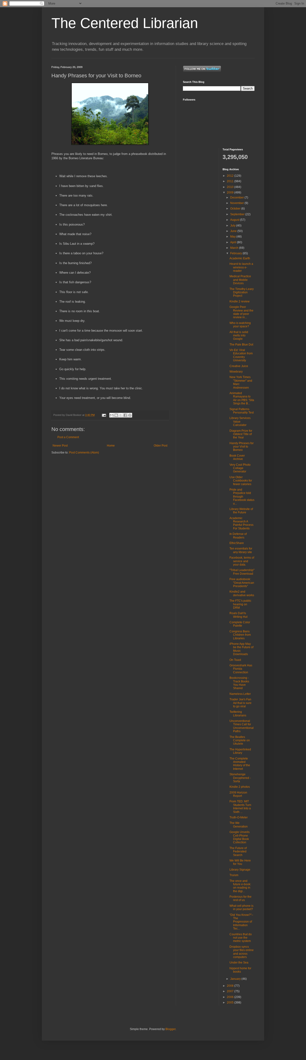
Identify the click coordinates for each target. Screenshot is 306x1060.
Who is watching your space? (240, 324)
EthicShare (237, 543)
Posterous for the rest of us (240, 898)
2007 (230, 991)
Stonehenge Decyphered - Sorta (240, 778)
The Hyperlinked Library (240, 751)
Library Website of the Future (241, 510)
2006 (230, 997)
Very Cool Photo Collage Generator (240, 468)
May (233, 236)
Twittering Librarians (238, 713)
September (237, 214)
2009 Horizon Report (238, 794)
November (237, 203)
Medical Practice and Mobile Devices (240, 280)
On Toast (235, 660)
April (233, 242)
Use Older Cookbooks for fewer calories (241, 481)
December (237, 197)
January (235, 979)
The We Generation (239, 824)
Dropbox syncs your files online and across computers (242, 952)
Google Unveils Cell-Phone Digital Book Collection (240, 837)
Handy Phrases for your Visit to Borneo (242, 447)
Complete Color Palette (240, 624)
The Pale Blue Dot (241, 344)
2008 (230, 985)
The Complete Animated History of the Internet (240, 764)
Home (111, 445)
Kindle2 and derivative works (242, 593)
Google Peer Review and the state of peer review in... (241, 312)
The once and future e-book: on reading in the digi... (240, 886)
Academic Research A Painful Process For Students (241, 523)
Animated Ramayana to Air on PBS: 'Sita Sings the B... (242, 398)
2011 (230, 181)
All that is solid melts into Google (239, 335)
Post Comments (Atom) (84, 452)
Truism (234, 875)
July (233, 225)
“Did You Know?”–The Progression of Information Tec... (241, 921)
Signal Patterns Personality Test (242, 411)
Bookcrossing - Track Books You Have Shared (239, 683)
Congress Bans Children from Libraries (240, 635)
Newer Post (60, 445)
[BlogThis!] (116, 415)
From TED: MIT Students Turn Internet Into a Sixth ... (240, 806)
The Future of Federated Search (238, 851)
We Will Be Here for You (240, 862)
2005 (230, 1002)
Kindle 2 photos (240, 786)
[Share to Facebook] (125, 415)
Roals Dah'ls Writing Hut (238, 615)
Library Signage (240, 869)
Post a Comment (68, 437)
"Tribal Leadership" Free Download (242, 571)
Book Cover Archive (237, 457)
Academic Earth (240, 258)
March (234, 247)
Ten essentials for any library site (241, 550)
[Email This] (111, 415)
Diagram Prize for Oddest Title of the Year (241, 434)
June (233, 231)
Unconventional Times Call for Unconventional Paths (242, 726)
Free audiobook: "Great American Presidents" (242, 583)
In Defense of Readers (238, 535)
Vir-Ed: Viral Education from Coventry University (241, 355)
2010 (230, 187)
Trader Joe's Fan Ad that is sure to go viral (240, 703)
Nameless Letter (240, 694)
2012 (230, 175)
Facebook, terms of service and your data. (242, 561)
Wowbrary (236, 371)
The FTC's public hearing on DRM (240, 604)
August (235, 219)
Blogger (170, 1029)
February (236, 253)
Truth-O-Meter (239, 817)
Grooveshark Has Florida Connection (241, 669)
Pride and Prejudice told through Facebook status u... (242, 496)
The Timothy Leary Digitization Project (242, 292)
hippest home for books (240, 970)
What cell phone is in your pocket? (241, 907)
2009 (230, 192)
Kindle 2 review (240, 301)
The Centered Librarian (124, 23)
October (235, 208)
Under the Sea (239, 962)
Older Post (160, 445)
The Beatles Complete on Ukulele (240, 740)
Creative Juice (239, 366)
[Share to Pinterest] (129, 415)
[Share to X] (120, 415)
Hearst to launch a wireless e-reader (241, 267)
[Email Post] (104, 415)
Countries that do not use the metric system (241, 938)
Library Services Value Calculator (240, 421)
